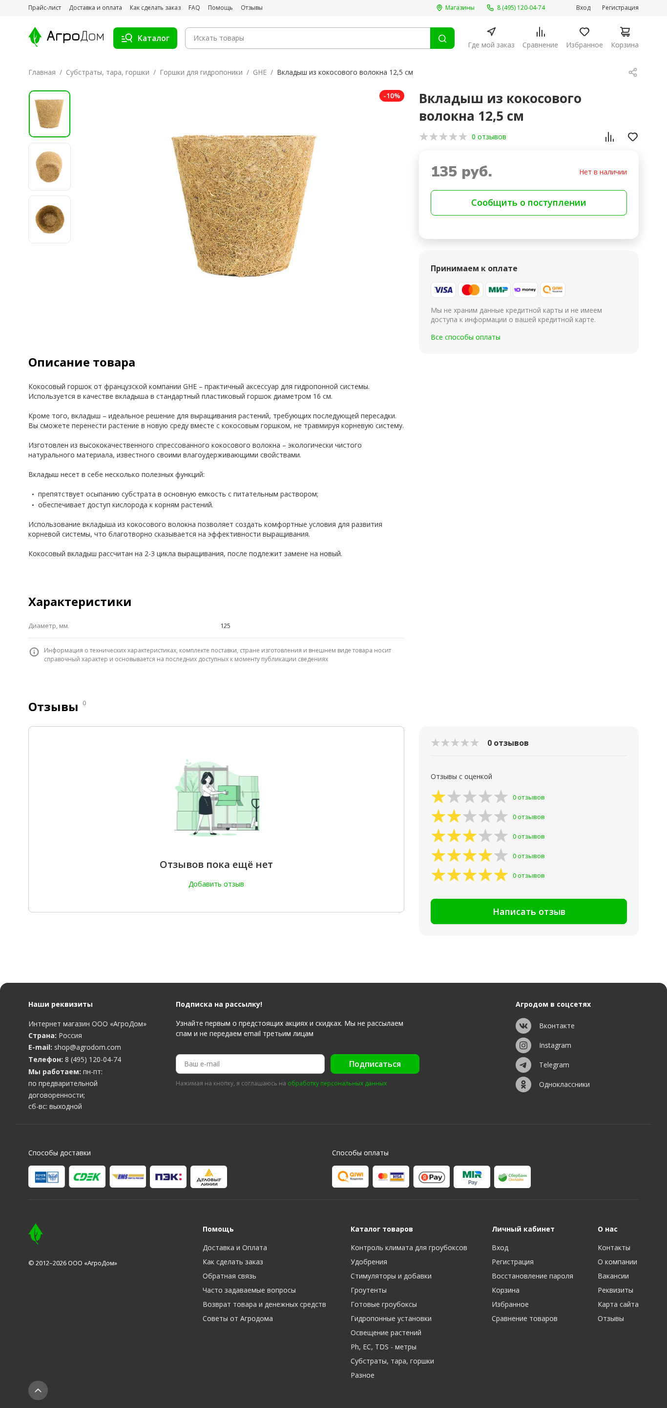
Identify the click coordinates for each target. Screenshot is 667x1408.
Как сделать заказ (155, 8)
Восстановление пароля (532, 1275)
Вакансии (613, 1275)
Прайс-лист (44, 8)
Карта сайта (618, 1304)
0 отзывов (489, 136)
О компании (617, 1261)
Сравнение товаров (525, 1318)
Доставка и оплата (95, 8)
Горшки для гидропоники (201, 72)
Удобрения (369, 1261)
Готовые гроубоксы (384, 1304)
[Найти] (442, 38)
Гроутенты (369, 1290)
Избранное (510, 1304)
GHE (260, 72)
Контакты (614, 1247)
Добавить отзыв (216, 883)
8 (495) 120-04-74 (93, 1059)
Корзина (506, 1290)
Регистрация (620, 8)
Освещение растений (386, 1332)
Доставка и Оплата (235, 1247)
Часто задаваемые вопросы (249, 1290)
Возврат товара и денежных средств (264, 1304)
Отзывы (252, 8)
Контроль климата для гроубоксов (409, 1247)
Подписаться (375, 1064)
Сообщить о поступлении (528, 202)
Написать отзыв (529, 911)
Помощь (220, 8)
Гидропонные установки (391, 1318)
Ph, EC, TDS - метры (384, 1346)
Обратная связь (229, 1275)
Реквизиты (615, 1290)
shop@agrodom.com (87, 1047)
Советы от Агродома (238, 1318)
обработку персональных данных (337, 1083)
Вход (583, 8)
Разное (363, 1375)
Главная (42, 72)
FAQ (194, 8)
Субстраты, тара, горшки (107, 72)
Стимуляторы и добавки (391, 1275)
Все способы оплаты (465, 337)
